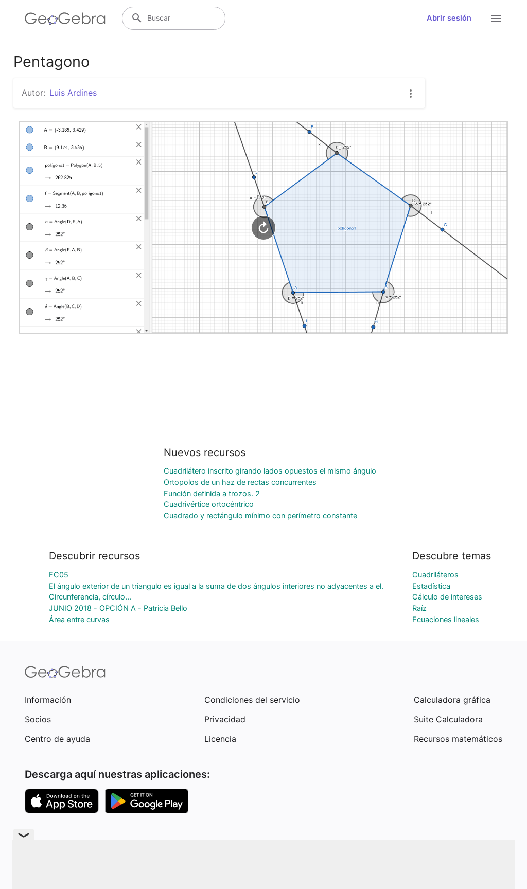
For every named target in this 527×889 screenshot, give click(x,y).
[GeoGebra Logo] (65, 18)
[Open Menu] (496, 18)
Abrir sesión (449, 18)
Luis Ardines (73, 92)
